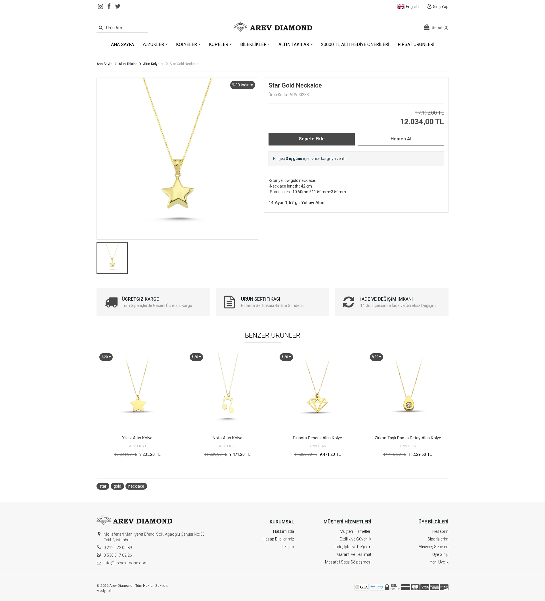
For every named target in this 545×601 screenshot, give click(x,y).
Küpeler (218, 44)
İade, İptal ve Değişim (352, 546)
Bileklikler (253, 44)
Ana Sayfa (122, 44)
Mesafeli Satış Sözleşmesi (348, 562)
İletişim (288, 546)
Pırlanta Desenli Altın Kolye (317, 437)
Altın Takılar (293, 44)
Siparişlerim (437, 539)
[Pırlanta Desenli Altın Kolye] (318, 391)
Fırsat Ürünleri (416, 44)
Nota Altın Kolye (227, 437)
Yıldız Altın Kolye (137, 437)
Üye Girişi (440, 554)
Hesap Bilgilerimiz (278, 539)
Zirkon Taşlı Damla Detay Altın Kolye (407, 437)
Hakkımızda (283, 531)
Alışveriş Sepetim (433, 546)
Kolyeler (186, 44)
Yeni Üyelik (439, 562)
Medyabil (104, 590)
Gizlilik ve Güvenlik (355, 539)
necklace (136, 486)
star (102, 486)
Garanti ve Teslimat (354, 554)
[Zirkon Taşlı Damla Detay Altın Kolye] (408, 391)
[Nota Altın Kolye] (228, 391)
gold (117, 486)
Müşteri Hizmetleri (355, 531)
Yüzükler (153, 44)
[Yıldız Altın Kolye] (137, 391)
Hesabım (440, 531)
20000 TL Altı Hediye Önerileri (355, 44)
